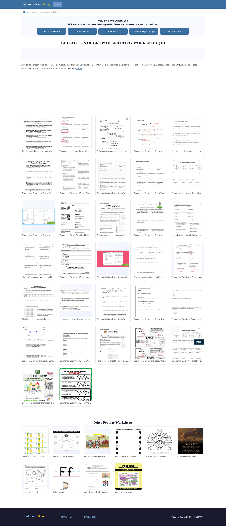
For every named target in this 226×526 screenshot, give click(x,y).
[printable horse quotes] (190, 445)
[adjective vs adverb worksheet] (97, 480)
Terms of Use (67, 517)
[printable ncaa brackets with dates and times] (66, 441)
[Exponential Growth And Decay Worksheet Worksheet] (150, 179)
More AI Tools (174, 31)
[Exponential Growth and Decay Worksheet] (38, 137)
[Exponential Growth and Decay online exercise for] (187, 221)
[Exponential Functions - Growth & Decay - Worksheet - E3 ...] (113, 138)
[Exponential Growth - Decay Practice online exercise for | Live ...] (113, 179)
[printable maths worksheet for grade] (35, 445)
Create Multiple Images (144, 31)
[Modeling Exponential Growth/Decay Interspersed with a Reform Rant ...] (75, 300)
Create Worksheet (51, 31)
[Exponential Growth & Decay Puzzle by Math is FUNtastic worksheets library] (75, 390)
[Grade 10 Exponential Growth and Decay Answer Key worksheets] (150, 305)
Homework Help (82, 31)
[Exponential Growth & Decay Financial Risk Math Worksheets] (38, 389)
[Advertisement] (113, 93)
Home (57, 4)
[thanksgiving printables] (159, 445)
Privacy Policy (89, 517)
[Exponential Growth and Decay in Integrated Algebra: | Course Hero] (188, 260)
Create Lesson (113, 31)
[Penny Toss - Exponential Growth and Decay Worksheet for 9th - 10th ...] (113, 347)
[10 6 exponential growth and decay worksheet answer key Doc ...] (75, 263)
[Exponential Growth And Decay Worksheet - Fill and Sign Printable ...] (150, 138)
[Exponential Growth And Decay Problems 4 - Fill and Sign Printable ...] (150, 263)
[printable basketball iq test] (97, 441)
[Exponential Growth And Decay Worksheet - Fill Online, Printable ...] (113, 305)
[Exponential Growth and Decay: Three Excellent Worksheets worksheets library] (38, 179)
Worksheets (34, 516)
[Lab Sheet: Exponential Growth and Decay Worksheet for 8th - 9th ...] (113, 221)
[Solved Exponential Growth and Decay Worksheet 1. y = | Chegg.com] (75, 135)
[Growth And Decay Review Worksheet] (38, 263)
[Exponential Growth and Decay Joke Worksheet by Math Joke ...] (150, 221)
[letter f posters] (66, 480)
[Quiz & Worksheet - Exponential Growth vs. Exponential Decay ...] (187, 304)
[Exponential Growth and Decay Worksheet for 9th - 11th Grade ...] (75, 179)
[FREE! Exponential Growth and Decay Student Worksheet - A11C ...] (75, 221)
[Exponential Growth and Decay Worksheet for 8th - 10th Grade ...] (187, 138)
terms (79, 68)
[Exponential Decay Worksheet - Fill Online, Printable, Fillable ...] (187, 179)
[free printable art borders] (128, 445)
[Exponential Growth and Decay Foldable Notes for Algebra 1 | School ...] (150, 347)
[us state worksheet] (35, 478)
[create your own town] (128, 480)
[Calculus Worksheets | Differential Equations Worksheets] (38, 347)
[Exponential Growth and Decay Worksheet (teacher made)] (38, 217)
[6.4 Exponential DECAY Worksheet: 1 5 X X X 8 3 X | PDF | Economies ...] (187, 347)
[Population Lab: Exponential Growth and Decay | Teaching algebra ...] (38, 305)
